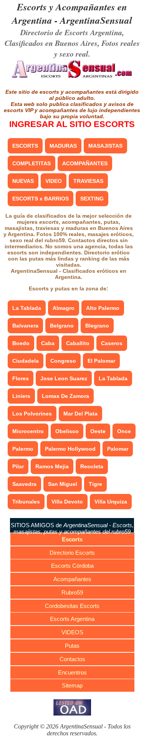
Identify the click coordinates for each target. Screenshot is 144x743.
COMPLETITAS (31, 163)
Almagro (63, 308)
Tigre (95, 484)
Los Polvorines (32, 414)
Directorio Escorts (72, 552)
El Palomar (101, 361)
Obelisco (67, 431)
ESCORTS (25, 146)
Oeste (98, 431)
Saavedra (24, 484)
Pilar (18, 466)
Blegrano (97, 326)
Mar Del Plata (80, 414)
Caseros (111, 343)
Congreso (63, 361)
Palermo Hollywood (70, 449)
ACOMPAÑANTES (85, 163)
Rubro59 (72, 592)
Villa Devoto (67, 502)
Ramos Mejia (52, 466)
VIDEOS (72, 632)
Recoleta (91, 466)
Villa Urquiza (110, 502)
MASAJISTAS (105, 146)
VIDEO (53, 181)
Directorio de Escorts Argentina (71, 32)
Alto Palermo (102, 308)
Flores (20, 378)
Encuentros (72, 672)
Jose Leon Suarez (63, 378)
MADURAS (63, 146)
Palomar (117, 449)
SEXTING (92, 199)
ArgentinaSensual (96, 20)
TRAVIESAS (88, 181)
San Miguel (62, 484)
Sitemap (72, 685)
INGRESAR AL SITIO (72, 124)
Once (124, 431)
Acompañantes (72, 579)
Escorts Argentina (72, 619)
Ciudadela (25, 361)
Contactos (72, 659)
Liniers (21, 396)
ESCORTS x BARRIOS (40, 199)
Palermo (22, 449)
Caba (48, 343)
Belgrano (62, 326)
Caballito (77, 343)
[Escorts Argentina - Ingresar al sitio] (72, 77)
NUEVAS (23, 181)
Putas (72, 645)
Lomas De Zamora (65, 396)
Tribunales (26, 502)
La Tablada (26, 308)
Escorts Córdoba (72, 565)
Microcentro (28, 431)
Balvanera (25, 326)
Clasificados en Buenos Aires (51, 42)
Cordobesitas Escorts (72, 606)
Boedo (21, 343)
